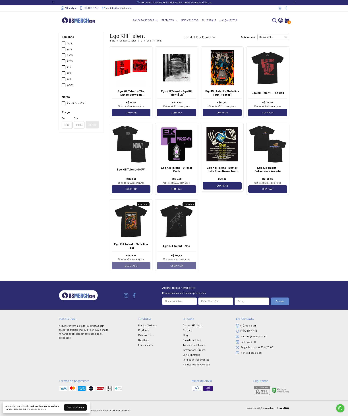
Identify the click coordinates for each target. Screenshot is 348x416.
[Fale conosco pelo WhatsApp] (340, 408)
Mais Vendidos (189, 20)
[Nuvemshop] (261, 408)
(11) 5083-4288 (91, 8)
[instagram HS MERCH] (280, 8)
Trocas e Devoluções (194, 344)
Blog (185, 335)
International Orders (194, 349)
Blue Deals (209, 20)
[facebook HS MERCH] (286, 8)
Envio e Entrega (191, 354)
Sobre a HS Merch (192, 325)
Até (76, 118)
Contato (187, 330)
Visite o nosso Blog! (251, 352)
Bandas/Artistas (143, 20)
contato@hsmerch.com (118, 8)
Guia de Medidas (192, 340)
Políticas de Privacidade (196, 364)
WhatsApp (70, 8)
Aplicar (92, 124)
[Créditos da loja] (282, 408)
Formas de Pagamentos (196, 359)
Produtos (167, 20)
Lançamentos (228, 20)
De (63, 118)
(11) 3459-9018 (248, 325)
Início (112, 40)
